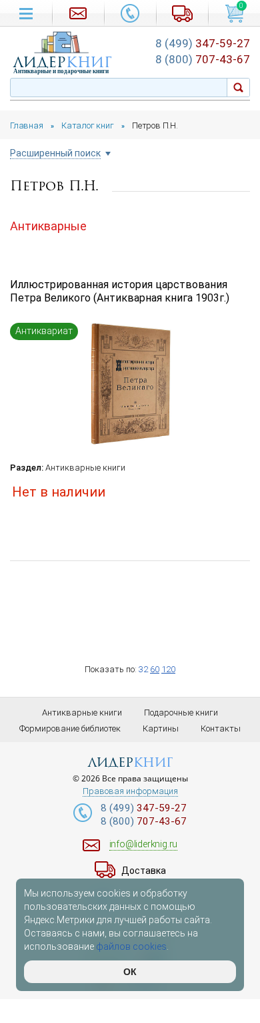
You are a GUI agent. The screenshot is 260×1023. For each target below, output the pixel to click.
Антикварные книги (85, 468)
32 (143, 669)
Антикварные (48, 226)
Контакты (221, 728)
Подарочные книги (181, 712)
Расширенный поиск (55, 153)
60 (154, 669)
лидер (62, 62)
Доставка (143, 870)
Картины (161, 728)
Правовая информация (130, 791)
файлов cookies (131, 946)
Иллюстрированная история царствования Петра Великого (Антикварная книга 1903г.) (119, 291)
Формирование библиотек (70, 728)
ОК (130, 971)
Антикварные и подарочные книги (61, 71)
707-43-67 (202, 59)
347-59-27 (202, 43)
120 (168, 669)
